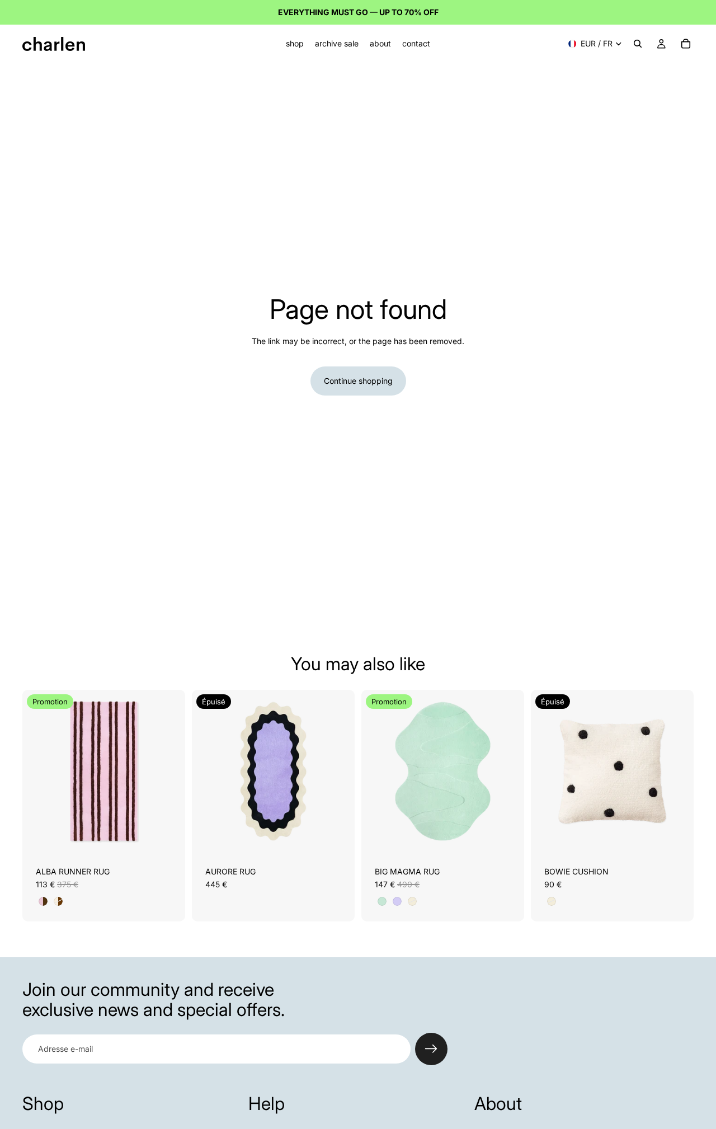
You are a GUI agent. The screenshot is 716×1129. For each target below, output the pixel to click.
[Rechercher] (637, 43)
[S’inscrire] (431, 1049)
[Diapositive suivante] (168, 771)
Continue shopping (358, 380)
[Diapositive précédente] (39, 771)
